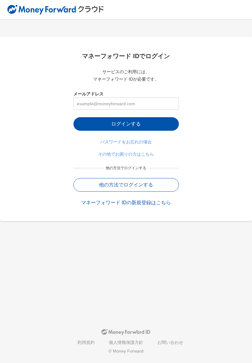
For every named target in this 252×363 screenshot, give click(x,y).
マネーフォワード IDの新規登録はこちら (126, 202)
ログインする (126, 123)
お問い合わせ (170, 342)
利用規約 (86, 342)
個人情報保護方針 (126, 342)
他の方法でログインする (126, 184)
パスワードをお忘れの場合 (126, 141)
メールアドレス (88, 93)
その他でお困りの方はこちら (126, 154)
